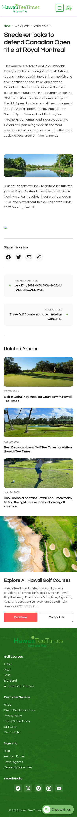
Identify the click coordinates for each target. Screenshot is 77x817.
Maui (7, 669)
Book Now (20, 617)
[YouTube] (59, 788)
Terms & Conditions (17, 721)
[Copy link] (39, 257)
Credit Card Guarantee (19, 710)
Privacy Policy (13, 715)
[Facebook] (18, 788)
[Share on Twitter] (18, 257)
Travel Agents (13, 762)
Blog (7, 750)
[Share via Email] (28, 257)
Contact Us (56, 617)
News (7, 25)
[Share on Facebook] (8, 257)
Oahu (7, 664)
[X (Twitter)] (28, 788)
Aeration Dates (14, 756)
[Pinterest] (38, 788)
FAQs (7, 704)
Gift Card (10, 726)
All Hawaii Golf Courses (19, 686)
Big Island (10, 680)
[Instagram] (49, 788)
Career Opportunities (18, 767)
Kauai (7, 675)
